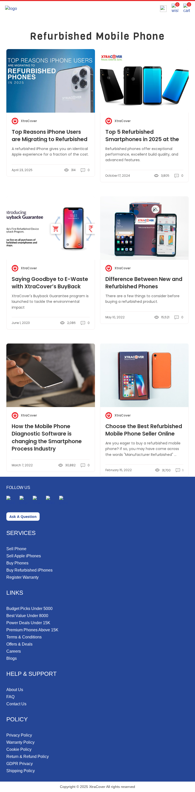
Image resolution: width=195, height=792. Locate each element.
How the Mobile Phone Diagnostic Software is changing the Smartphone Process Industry (47, 437)
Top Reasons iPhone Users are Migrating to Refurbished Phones (49, 139)
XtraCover (29, 121)
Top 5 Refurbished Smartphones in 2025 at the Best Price (142, 139)
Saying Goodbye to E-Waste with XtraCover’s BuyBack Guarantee (50, 286)
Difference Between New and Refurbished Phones (143, 282)
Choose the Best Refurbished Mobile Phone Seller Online (143, 430)
